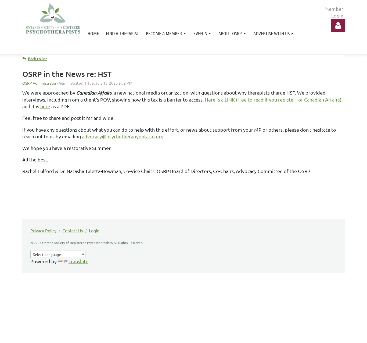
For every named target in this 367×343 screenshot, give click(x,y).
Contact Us (72, 230)
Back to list (37, 58)
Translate (78, 261)
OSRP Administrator (39, 83)
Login (94, 230)
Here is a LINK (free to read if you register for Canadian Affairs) (273, 99)
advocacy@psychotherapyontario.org (122, 136)
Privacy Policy (43, 230)
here (45, 106)
